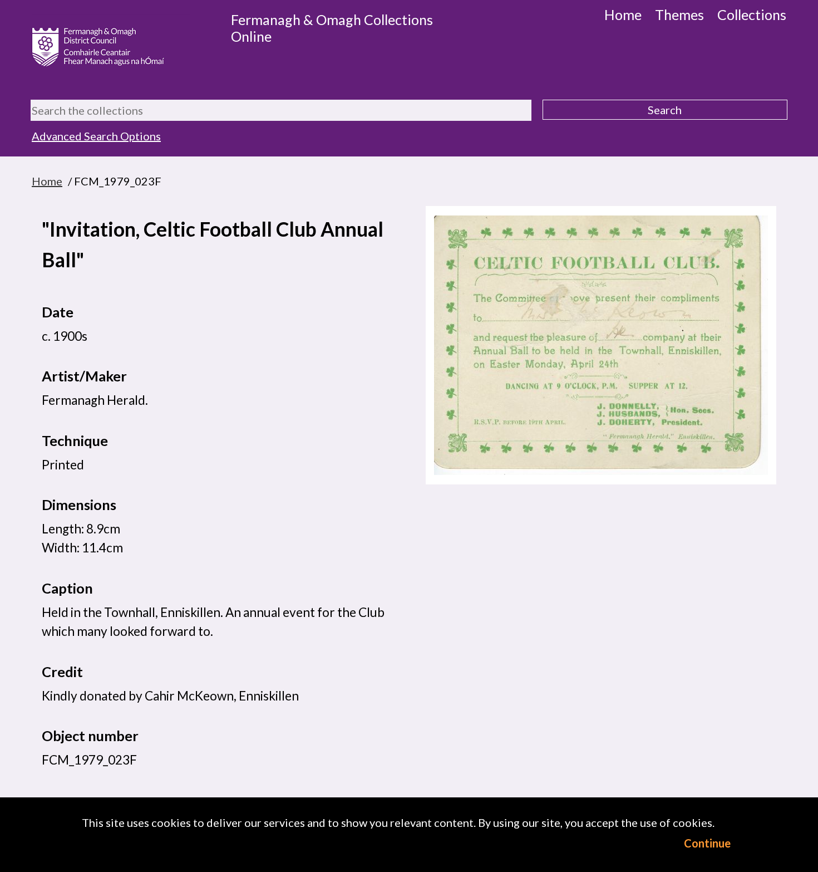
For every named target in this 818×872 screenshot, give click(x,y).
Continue (707, 843)
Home (623, 14)
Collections (751, 14)
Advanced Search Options (96, 136)
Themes (679, 14)
